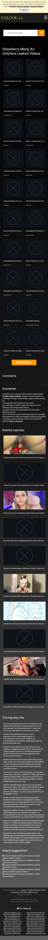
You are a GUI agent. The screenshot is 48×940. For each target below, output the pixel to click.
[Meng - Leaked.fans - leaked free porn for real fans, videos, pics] (36, 137)
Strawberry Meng (32, 321)
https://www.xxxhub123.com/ (12, 928)
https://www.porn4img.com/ (35, 932)
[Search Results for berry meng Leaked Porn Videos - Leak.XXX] (13, 167)
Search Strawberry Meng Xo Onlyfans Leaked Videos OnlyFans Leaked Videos (21, 870)
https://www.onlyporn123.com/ (35, 925)
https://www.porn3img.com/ (35, 930)
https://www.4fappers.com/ (12, 913)
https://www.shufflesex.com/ (12, 923)
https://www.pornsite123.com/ (12, 921)
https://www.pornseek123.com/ (35, 918)
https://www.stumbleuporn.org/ (35, 933)
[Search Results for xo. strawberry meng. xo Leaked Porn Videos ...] (13, 197)
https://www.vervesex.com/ (12, 925)
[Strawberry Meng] (36, 317)
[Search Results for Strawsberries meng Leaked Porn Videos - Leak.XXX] (36, 257)
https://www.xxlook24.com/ (12, 933)
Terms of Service (34, 890)
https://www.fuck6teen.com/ (35, 916)
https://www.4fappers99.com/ (12, 914)
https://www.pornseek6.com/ (36, 920)
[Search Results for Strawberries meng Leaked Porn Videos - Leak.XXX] (13, 77)
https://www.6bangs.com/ (12, 916)
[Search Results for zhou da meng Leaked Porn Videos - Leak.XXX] (13, 227)
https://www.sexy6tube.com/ (36, 914)
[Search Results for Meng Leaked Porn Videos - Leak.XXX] (13, 347)
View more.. (24, 362)
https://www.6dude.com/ (12, 918)
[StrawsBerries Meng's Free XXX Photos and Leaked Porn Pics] (13, 107)
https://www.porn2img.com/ (35, 928)
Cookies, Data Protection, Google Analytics (26, 6)
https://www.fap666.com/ (12, 920)
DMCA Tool (32, 892)
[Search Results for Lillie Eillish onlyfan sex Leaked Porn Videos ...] (36, 347)
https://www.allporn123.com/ (36, 923)
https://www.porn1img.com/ (35, 926)
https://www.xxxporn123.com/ (12, 930)
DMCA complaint (16, 421)
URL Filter (23, 892)
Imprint (24, 890)
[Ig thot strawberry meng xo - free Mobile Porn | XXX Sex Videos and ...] (36, 167)
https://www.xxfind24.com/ (12, 932)
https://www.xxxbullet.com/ (12, 926)
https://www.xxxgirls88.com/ (36, 913)
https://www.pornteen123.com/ (35, 921)
